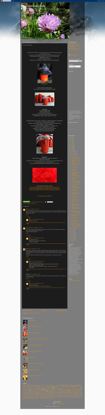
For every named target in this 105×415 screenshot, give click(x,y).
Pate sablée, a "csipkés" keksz (34, 369)
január (72, 238)
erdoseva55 (28, 227)
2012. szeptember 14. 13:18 (34, 248)
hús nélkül (43, 390)
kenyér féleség (42, 392)
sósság (64, 395)
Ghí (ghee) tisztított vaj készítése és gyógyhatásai (75, 173)
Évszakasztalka (74, 189)
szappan (78, 395)
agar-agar (49, 385)
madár (67, 393)
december (73, 151)
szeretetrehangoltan (34, 6)
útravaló (62, 396)
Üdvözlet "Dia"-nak (74, 217)
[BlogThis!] (48, 202)
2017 (71, 142)
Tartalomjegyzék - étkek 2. (74, 44)
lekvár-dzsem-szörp (43, 393)
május (72, 232)
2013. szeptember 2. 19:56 (38, 283)
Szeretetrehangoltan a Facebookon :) (44, 196)
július (72, 229)
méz (43, 394)
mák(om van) (71, 393)
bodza (81, 385)
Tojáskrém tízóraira (74, 199)
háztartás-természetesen (36, 390)
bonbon (25, 386)
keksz (31, 392)
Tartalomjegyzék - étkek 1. (74, 43)
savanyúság (59, 395)
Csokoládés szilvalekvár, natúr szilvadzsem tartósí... (75, 205)
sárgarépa (53, 395)
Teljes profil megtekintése (74, 275)
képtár (49, 392)
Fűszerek (32, 389)
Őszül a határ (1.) (74, 167)
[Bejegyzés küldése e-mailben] (45, 201)
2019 (71, 139)
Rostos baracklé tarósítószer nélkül (35, 351)
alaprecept (57, 385)
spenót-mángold (71, 395)
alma (65, 385)
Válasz (27, 214)
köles (80, 392)
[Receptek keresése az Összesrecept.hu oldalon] (58, 403)
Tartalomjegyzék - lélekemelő (74, 49)
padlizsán (74, 394)
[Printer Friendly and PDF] (26, 202)
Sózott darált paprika (75, 200)
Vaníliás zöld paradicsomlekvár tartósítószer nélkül (75, 186)
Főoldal (44, 310)
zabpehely (33, 398)
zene (41, 398)
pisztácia (79, 394)
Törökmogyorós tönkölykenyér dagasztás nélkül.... (76, 193)
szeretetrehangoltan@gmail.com (75, 280)
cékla (29, 386)
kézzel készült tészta (57, 392)
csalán (41, 386)
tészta (34, 396)
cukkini (36, 386)
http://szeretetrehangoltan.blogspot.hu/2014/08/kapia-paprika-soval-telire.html (44, 188)
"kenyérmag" (31, 385)
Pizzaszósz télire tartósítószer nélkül (35, 326)
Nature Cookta (55, 394)
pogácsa (24, 395)
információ (55, 390)
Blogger (58, 406)
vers (71, 396)
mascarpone (25, 394)
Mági (30, 219)
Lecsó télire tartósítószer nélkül (34, 332)
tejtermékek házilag (27, 396)
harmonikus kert (26, 390)
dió (54, 386)
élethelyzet (48, 388)
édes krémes (77, 386)
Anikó (27, 248)
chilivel (37, 162)
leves (56, 393)
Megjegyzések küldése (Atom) (34, 313)
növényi (60, 394)
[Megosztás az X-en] (50, 202)
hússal (50, 390)
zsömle (49, 398)
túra (48, 396)
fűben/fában (25, 389)
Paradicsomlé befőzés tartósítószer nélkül (36, 363)
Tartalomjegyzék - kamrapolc (74, 46)
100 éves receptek (44, 385)
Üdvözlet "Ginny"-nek (75, 179)
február (72, 237)
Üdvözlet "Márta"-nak (75, 175)
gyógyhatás (56, 389)
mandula (78, 393)
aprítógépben (39, 122)
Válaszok (29, 217)
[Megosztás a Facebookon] (51, 202)
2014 (71, 147)
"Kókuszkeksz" (74, 168)
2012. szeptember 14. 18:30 (38, 261)
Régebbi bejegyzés (61, 310)
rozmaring (30, 395)
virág (75, 396)
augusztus (73, 227)
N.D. (27, 209)
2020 (71, 137)
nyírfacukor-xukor (66, 394)
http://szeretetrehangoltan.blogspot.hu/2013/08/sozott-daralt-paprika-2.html (44, 187)
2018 (71, 140)
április (72, 234)
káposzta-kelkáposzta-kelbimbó (76, 390)
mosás (47, 394)
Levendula (51, 393)
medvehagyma (32, 394)
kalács (59, 390)
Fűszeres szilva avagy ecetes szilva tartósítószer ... (76, 212)
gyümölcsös (77, 389)
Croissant (73, 202)
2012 (71, 150)
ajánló (53, 385)
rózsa (35, 395)
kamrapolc (34, 203)
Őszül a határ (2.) (74, 165)
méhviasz (39, 394)
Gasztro (29, 203)
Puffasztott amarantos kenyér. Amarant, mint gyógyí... (75, 208)
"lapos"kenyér (37, 385)
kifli (63, 392)
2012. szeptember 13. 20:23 (36, 227)
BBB (77, 385)
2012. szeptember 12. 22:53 (38, 219)
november (73, 153)
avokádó (73, 385)
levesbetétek (62, 393)
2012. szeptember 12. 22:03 (33, 209)
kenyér (36, 392)
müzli (50, 394)
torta (45, 396)
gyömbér (71, 389)
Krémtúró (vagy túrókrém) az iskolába (76, 215)
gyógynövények (64, 389)
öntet (71, 394)
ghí (46, 389)
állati (61, 385)
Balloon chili (73, 170)
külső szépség (34, 393)
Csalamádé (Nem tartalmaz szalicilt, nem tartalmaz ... (76, 182)
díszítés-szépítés (60, 386)
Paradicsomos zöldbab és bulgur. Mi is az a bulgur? (76, 225)
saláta (48, 395)
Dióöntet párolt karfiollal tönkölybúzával (75, 164)
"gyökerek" (25, 385)
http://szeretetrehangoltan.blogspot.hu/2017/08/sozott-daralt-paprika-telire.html (44, 189)
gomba (50, 389)
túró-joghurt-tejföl (54, 396)
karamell (26, 392)
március (72, 235)
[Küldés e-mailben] (47, 202)
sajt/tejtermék (41, 395)
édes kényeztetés (68, 386)
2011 (71, 240)
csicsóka (45, 386)
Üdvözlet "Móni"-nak (75, 190)
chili (27, 203)
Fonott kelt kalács (31, 357)
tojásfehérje (40, 396)
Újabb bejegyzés (27, 310)
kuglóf (29, 393)
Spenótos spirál (74, 197)
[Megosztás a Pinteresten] (52, 202)
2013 (71, 148)
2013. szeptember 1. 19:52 (35, 274)
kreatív (24, 393)
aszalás (69, 385)
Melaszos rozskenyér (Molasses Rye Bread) (75, 158)
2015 (71, 145)
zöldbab (45, 398)
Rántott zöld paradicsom (75, 184)
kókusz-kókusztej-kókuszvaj (71, 392)
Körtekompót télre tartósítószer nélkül (35, 375)
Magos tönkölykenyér (75, 223)
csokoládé (50, 386)
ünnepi (66, 396)
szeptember (73, 156)
